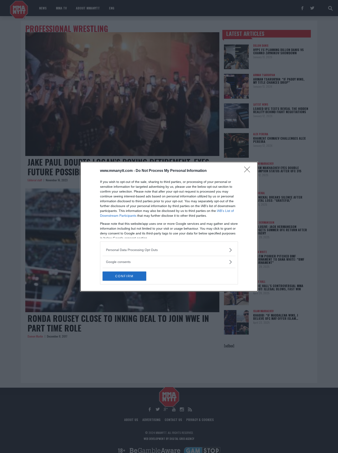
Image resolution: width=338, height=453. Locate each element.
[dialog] (169, 226)
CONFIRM (124, 276)
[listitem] (169, 250)
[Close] (248, 171)
